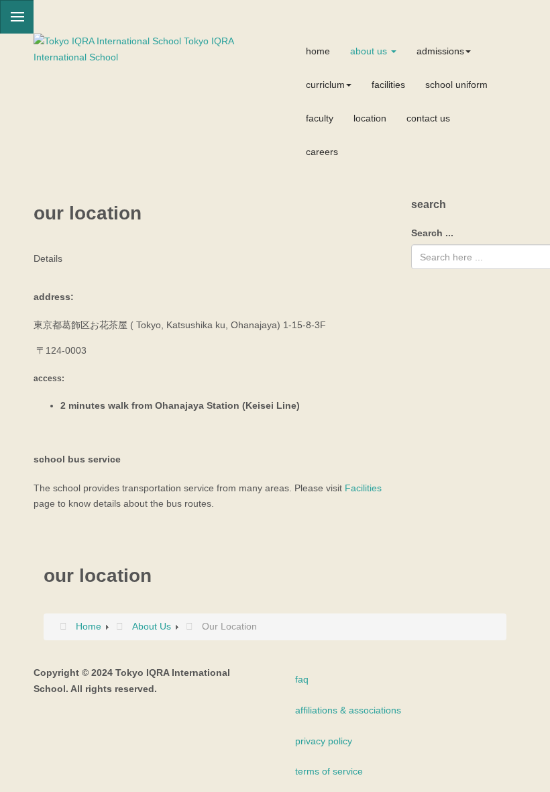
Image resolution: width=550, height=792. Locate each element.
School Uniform (456, 84)
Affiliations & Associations (348, 710)
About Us (370, 51)
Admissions (440, 51)
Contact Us (428, 118)
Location (369, 118)
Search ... (432, 233)
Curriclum (325, 84)
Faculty (319, 118)
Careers (322, 151)
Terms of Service (329, 771)
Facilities (388, 84)
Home (318, 51)
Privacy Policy (323, 741)
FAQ (302, 679)
